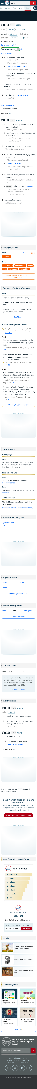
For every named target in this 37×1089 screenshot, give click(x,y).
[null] (21, 916)
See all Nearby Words (18, 617)
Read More (8, 333)
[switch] (10, 49)
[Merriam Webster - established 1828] (7, 2)
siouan (5, 587)
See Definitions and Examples (17, 920)
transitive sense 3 (9, 483)
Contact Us (25, 1060)
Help (11, 1058)
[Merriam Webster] (18, 908)
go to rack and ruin (8, 523)
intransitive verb (7, 105)
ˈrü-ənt (14, 38)
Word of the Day (18, 912)
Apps (25, 1058)
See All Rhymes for (18, 593)
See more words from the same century (17, 507)
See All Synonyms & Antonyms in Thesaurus (18, 276)
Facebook (8, 1068)
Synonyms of (8, 45)
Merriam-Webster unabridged (18, 815)
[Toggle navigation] (2, 2)
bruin (5, 582)
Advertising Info (13, 1060)
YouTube (22, 1068)
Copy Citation (19, 689)
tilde (17, 916)
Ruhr (4, 611)
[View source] (5, 350)
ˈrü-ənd (13, 34)
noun (19, 120)
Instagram (29, 1068)
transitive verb (6, 53)
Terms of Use (25, 1062)
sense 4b (5, 492)
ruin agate (28, 611)
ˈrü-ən (9, 29)
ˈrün (22, 29)
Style (4, 671)
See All (18, 1030)
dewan (21, 582)
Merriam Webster (6, 1042)
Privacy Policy (12, 1062)
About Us (18, 1058)
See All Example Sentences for (18, 405)
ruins (17, 95)
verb (18, 24)
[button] (27, 8)
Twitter (15, 1068)
